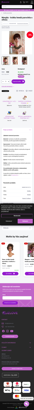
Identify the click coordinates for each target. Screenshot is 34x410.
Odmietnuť (9, 221)
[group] (11, 259)
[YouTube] (12, 331)
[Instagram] (7, 331)
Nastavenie (17, 216)
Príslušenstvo (14, 175)
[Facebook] (3, 331)
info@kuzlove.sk (9, 323)
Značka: (6, 27)
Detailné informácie (7, 86)
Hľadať (30, 6)
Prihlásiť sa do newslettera (10, 302)
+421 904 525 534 (9, 326)
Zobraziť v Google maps (17, 368)
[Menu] (32, 2)
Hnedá (29, 194)
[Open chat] (26, 404)
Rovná (24, 198)
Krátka (29, 191)
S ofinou (28, 198)
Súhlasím (25, 221)
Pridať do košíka (17, 81)
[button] (10, 268)
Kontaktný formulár (10, 336)
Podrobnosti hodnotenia (22, 23)
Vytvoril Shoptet (10, 407)
